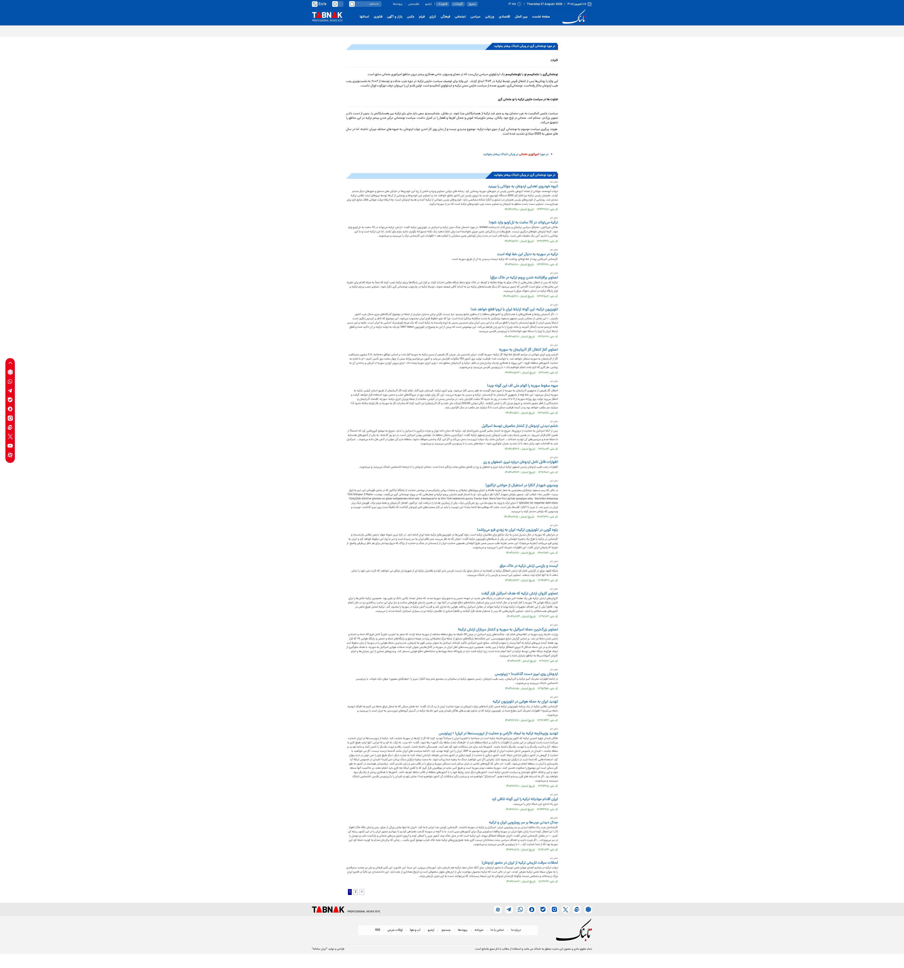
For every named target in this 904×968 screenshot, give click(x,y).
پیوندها (397, 4)
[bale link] (10, 400)
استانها (364, 16)
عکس (410, 16)
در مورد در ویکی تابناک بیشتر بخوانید (516, 154)
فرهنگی (445, 16)
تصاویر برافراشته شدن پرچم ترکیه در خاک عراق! (524, 278)
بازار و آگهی (394, 16)
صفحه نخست (541, 16)
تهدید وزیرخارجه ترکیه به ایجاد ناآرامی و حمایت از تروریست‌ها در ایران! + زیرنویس (498, 733)
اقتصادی (504, 16)
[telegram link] (10, 390)
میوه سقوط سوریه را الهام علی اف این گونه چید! (522, 386)
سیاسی (475, 16)
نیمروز (472, 4)
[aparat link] (10, 455)
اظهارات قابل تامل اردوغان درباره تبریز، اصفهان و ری (520, 462)
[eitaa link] (10, 427)
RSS (377, 930)
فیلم (422, 16)
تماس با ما (497, 930)
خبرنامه (479, 930)
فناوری (378, 16)
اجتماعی (460, 16)
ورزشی (489, 16)
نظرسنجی (413, 4)
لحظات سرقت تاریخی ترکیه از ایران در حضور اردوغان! (520, 863)
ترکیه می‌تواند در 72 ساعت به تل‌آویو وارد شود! (523, 222)
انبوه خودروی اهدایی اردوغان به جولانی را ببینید (523, 186)
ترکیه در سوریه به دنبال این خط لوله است (527, 254)
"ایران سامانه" (319, 949)
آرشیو (428, 4)
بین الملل (521, 16)
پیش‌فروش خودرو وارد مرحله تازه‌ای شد (563, 30)
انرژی (432, 16)
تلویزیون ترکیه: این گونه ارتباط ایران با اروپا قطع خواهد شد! (514, 309)
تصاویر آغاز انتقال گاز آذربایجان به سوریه (528, 350)
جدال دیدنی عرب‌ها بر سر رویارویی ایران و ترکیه (523, 822)
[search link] (352, 4)
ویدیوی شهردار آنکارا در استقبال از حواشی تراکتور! (521, 485)
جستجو (446, 930)
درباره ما (516, 930)
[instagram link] (10, 418)
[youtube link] (10, 446)
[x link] (10, 436)
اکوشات (458, 4)
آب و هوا (415, 930)
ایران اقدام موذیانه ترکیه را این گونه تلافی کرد (525, 799)
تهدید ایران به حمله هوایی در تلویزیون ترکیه (525, 702)
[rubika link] (10, 372)
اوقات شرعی (395, 930)
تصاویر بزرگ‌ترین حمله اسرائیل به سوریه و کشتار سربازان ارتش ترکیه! (508, 630)
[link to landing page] (575, 17)
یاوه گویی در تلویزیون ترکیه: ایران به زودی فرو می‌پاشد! (517, 530)
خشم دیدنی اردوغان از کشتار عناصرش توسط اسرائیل (520, 426)
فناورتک (442, 4)
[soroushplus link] (10, 409)
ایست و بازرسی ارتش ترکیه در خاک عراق (529, 566)
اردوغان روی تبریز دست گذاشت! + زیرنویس (526, 674)
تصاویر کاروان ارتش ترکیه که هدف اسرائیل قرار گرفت (519, 593)
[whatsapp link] (10, 381)
